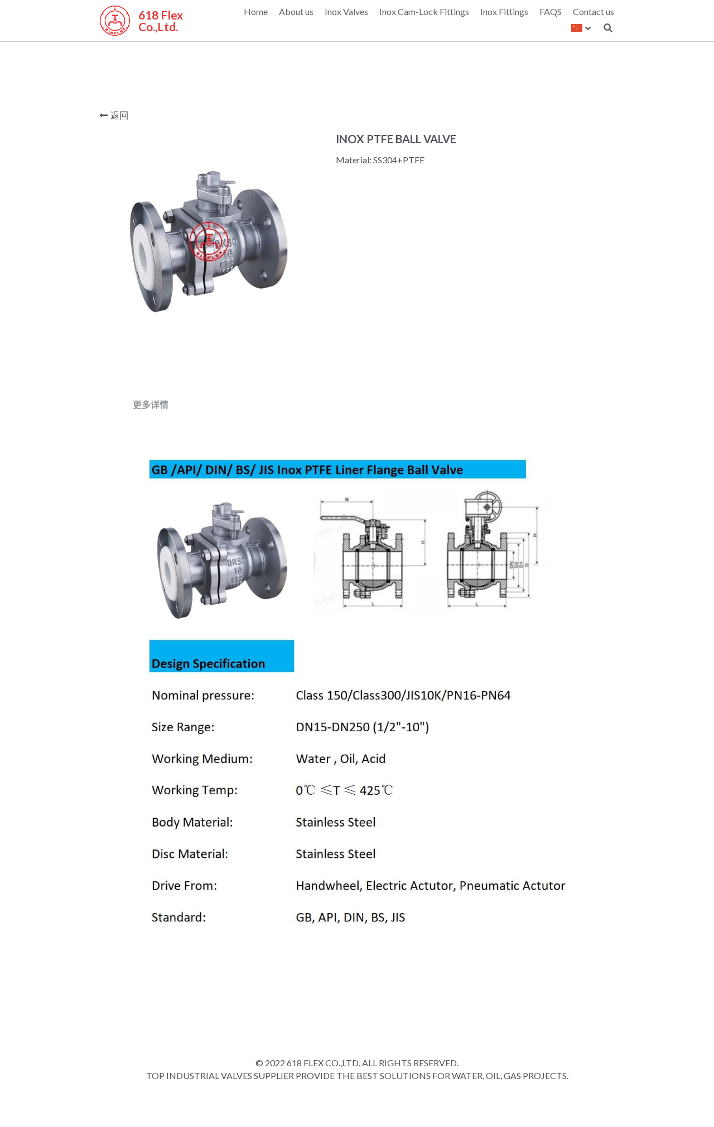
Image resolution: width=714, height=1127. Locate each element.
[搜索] (608, 28)
